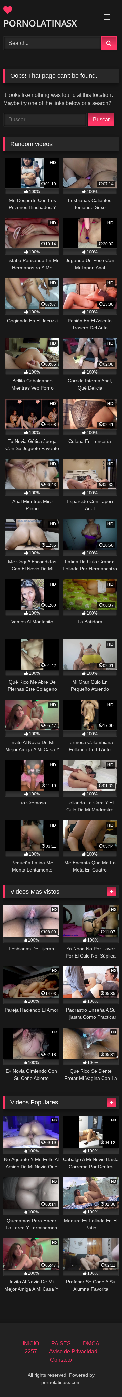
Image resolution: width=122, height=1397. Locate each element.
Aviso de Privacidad (73, 1352)
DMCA (91, 1343)
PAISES (61, 1343)
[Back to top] (101, 1376)
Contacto (61, 1360)
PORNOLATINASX (40, 23)
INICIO (31, 1343)
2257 (31, 1352)
